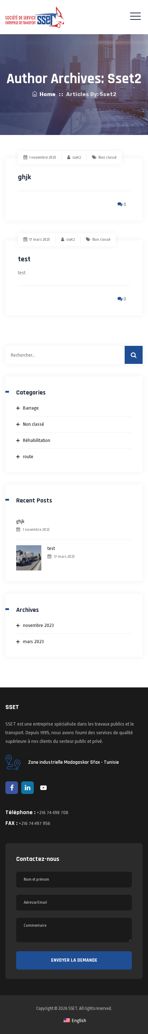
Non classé (107, 157)
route (28, 456)
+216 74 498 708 (52, 812)
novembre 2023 (38, 625)
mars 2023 (33, 641)
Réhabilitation (36, 440)
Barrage (31, 408)
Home (46, 94)
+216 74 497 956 (34, 823)
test (24, 259)
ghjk (24, 177)
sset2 (76, 157)
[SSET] (34, 17)
